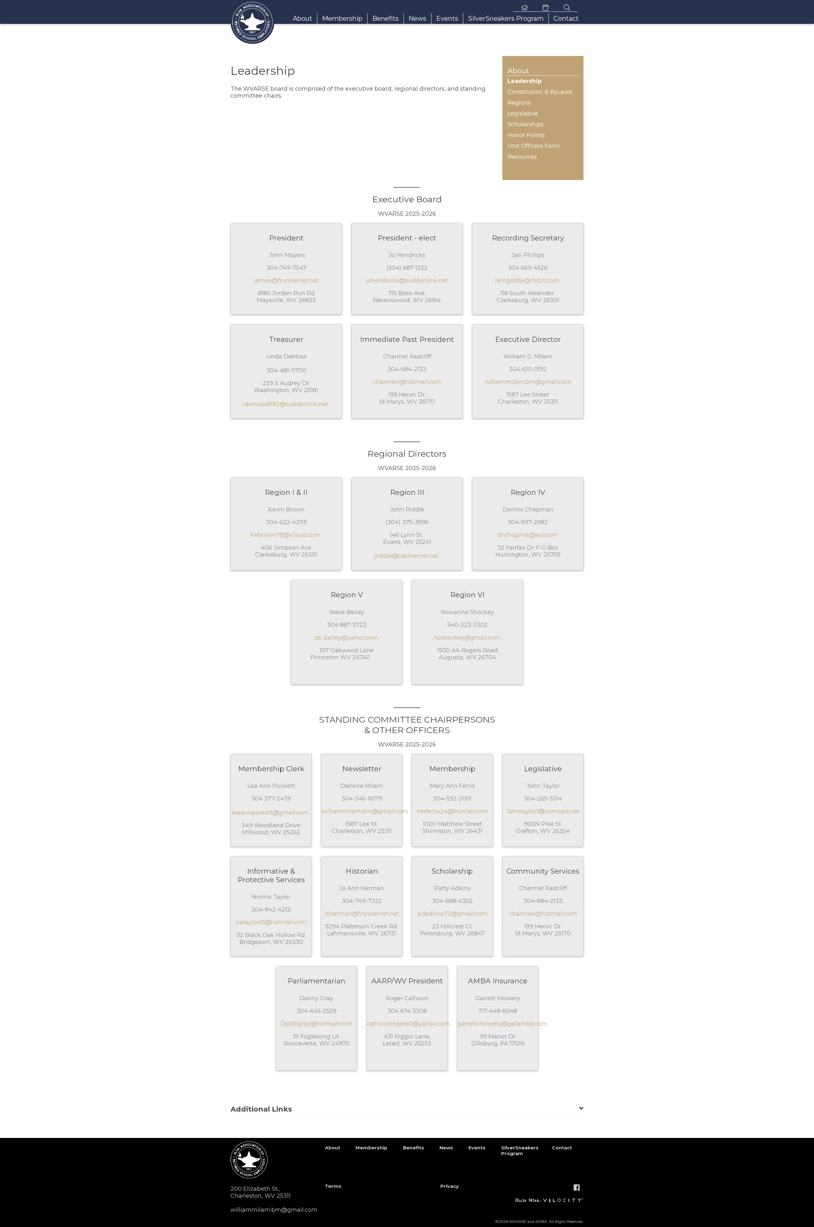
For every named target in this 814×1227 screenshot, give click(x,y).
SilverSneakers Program (506, 18)
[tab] (407, 1106)
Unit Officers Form (533, 145)
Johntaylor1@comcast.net (543, 811)
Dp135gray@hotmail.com (316, 1023)
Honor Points (526, 135)
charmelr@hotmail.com (407, 381)
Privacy (449, 1186)
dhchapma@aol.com (527, 534)
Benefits (385, 18)
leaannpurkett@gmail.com (270, 812)
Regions (519, 102)
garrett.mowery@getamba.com (503, 1023)
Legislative (522, 113)
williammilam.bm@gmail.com (528, 381)
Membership (342, 18)
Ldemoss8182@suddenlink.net (284, 404)
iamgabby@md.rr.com (527, 280)
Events (447, 18)
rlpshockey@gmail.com (466, 637)
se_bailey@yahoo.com (346, 637)
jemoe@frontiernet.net (286, 280)
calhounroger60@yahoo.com (408, 1023)
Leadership (524, 81)
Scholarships (525, 124)
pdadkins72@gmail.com (452, 913)
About (302, 18)
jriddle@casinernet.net (406, 555)
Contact (566, 18)
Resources (522, 156)
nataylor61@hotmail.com (271, 922)
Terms (333, 1186)
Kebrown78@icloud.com (285, 534)
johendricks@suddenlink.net (407, 280)
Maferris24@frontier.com (452, 811)
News (417, 18)
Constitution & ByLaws (539, 91)
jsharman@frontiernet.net (362, 913)
